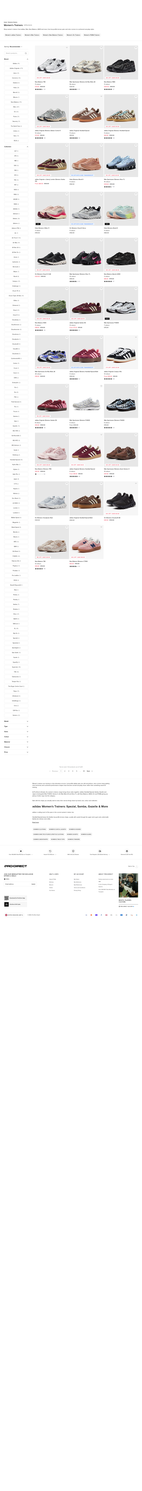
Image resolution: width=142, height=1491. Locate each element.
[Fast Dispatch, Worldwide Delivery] (100, 852)
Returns (51, 885)
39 (84, 771)
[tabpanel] (20, 884)
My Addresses (77, 882)
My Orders (76, 879)
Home (5, 22)
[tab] (6, 879)
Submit (33, 884)
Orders (51, 888)
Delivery (51, 882)
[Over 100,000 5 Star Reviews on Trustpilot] (21, 852)
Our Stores (52, 890)
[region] (71, 35)
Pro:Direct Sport (36, 915)
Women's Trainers (12, 22)
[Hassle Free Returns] (50, 852)
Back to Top (131, 866)
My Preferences (78, 885)
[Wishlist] (66, 47)
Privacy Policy (77, 890)
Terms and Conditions (79, 888)
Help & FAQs (52, 879)
